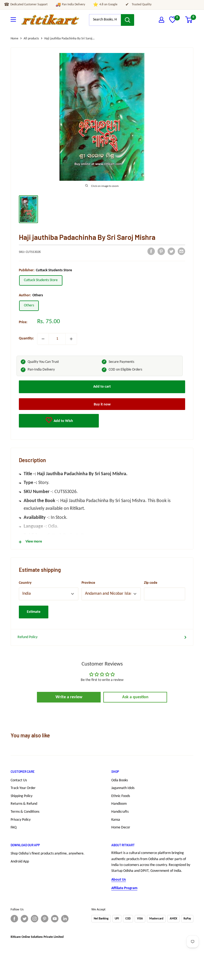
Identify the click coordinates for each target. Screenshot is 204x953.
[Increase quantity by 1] (71, 338)
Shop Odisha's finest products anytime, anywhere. (47, 854)
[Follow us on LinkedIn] (65, 918)
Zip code (150, 583)
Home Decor (120, 827)
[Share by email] (181, 251)
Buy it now (102, 404)
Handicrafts (120, 812)
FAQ (13, 827)
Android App (20, 862)
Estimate (33, 612)
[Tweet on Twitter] (171, 251)
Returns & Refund (24, 804)
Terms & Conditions (25, 812)
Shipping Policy (21, 796)
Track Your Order (23, 788)
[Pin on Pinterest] (161, 251)
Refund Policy (27, 637)
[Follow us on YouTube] (54, 918)
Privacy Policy (21, 820)
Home (14, 38)
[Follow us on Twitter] (24, 918)
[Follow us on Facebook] (14, 918)
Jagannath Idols (122, 788)
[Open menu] (13, 19)
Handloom (119, 804)
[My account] (161, 20)
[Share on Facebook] (151, 251)
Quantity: (26, 338)
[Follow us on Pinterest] (44, 918)
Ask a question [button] (135, 697)
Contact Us (19, 780)
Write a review (69, 697)
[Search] (127, 20)
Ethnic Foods (120, 796)
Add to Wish (63, 421)
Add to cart (102, 387)
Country (25, 583)
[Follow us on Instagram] (34, 918)
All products (31, 38)
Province (88, 583)
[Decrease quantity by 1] (43, 338)
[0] (172, 22)
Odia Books (119, 780)
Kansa (115, 820)
